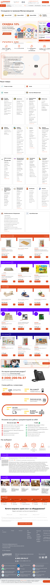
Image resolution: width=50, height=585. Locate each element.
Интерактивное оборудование (44, 110)
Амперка (5, 166)
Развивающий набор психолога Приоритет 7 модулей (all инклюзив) (24, 349)
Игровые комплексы (44, 148)
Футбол (5, 205)
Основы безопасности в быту (32, 114)
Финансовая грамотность (31, 104)
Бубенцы (18, 194)
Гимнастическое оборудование (7, 193)
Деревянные (44, 198)
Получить (46, 363)
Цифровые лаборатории (6, 162)
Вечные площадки (45, 130)
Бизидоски (31, 196)
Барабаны (18, 193)
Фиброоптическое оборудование (45, 161)
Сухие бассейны (45, 174)
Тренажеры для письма (19, 132)
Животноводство (20, 104)
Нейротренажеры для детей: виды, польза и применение (15, 490)
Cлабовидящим (7, 215)
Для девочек (31, 199)
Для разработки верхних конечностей (11, 219)
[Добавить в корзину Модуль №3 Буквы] (47, 329)
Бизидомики (31, 192)
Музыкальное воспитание (31, 112)
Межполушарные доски (33, 167)
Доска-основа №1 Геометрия (23, 248)
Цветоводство (19, 107)
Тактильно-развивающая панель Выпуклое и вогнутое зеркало (23, 323)
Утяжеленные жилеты (44, 179)
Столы (30, 140)
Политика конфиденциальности (9, 544)
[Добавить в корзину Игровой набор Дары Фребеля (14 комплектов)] (47, 355)
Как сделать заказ (29, 532)
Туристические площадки (44, 135)
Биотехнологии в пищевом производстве (20, 113)
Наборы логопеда (20, 152)
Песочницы (19, 170)
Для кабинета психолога (31, 136)
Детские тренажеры (6, 200)
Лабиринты (32, 172)
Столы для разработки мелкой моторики (11, 222)
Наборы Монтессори (6, 134)
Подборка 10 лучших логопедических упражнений (25, 490)
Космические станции (44, 141)
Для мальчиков (32, 200)
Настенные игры (45, 193)
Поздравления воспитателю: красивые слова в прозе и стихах (4, 490)
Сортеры (43, 199)
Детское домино (45, 192)
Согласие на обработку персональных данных (13, 545)
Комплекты (31, 132)
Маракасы (18, 206)
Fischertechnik (6, 175)
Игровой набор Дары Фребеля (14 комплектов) (40, 349)
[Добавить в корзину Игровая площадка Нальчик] (14, 304)
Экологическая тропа (44, 137)
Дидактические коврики (45, 166)
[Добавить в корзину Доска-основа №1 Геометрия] (30, 257)
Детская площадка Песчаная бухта (40, 299)
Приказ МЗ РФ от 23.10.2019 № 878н (10, 227)
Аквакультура (19, 109)
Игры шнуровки (44, 204)
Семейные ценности (32, 122)
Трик (5, 171)
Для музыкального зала (32, 138)
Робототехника (32, 105)
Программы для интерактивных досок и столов (20, 174)
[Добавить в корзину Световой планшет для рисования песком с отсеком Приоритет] (14, 281)
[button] (14, 43)
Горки (43, 150)
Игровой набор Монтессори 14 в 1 (8, 348)
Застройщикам (37, 5)
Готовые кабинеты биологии (7, 114)
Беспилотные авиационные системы (31, 119)
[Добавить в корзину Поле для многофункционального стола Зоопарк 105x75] (47, 281)
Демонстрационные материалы (45, 201)
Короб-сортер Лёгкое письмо (7, 323)
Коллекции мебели (31, 131)
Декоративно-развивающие (32, 165)
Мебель (43, 102)
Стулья (30, 143)
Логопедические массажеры (20, 142)
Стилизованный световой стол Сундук (24, 276)
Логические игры (45, 190)
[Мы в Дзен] (43, 557)
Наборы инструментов (19, 191)
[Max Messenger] (24, 2)
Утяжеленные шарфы (44, 181)
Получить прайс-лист (25, 523)
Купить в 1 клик (4, 281)
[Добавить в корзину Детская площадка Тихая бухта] (30, 304)
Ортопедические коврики (45, 169)
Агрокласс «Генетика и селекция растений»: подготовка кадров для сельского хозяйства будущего (45, 491)
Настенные (31, 170)
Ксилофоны (19, 205)
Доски (18, 172)
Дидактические (32, 175)
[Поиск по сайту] (25, 6)
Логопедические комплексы (20, 147)
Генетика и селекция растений (20, 101)
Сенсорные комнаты (7, 106)
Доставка (29, 537)
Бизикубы (31, 195)
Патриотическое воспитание (32, 101)
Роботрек (6, 169)
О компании (31, 5)
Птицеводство (19, 103)
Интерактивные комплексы (19, 161)
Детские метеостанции (44, 146)
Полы (18, 177)
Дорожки (31, 169)
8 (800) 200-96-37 (33, 1)
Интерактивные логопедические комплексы (20, 164)
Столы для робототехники (7, 165)
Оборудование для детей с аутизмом (11, 218)
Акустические (32, 173)
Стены (18, 178)
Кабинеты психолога (8, 102)
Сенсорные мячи (45, 175)
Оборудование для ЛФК (8, 225)
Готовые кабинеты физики (7, 109)
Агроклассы (6, 101)
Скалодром (19, 166)
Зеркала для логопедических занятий (20, 149)
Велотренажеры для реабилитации (10, 224)
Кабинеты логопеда (7, 103)
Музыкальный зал (45, 103)
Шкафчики (31, 144)
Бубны (18, 196)
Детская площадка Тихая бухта (23, 299)
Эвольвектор (6, 172)
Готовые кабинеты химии (7, 111)
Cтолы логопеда (20, 130)
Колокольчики (19, 200)
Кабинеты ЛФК (7, 105)
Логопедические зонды (20, 144)
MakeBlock (6, 174)
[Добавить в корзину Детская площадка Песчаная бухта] (47, 304)
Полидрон (6, 168)
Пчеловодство (19, 110)
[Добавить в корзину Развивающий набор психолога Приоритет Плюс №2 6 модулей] (14, 257)
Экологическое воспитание (32, 108)
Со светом (31, 190)
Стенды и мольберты (44, 107)
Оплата (29, 536)
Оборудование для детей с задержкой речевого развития (13, 229)
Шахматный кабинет (45, 105)
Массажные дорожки (6, 197)
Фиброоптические (33, 176)
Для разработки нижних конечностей (10, 221)
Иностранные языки (32, 109)
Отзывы (12, 530)
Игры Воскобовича (20, 139)
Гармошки (18, 197)
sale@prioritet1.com (33, 3)
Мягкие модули (45, 177)
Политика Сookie (6, 547)
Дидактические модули (45, 164)
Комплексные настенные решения (32, 161)
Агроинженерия (19, 106)
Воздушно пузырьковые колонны (44, 171)
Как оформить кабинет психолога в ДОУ (35, 489)
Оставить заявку (7, 393)
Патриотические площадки (45, 132)
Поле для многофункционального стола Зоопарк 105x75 (41, 277)
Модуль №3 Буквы (37, 323)
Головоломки (44, 203)
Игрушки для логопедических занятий (20, 137)
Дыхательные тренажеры (19, 135)
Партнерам (44, 5)
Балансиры (6, 195)
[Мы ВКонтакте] (40, 557)
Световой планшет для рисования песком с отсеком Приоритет (7, 277)
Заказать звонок (45, 2)
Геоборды (31, 198)
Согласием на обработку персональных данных (15, 518)
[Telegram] (22, 2)
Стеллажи (43, 101)
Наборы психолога (7, 131)
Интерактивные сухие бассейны (20, 169)
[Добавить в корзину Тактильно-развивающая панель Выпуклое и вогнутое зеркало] (30, 329)
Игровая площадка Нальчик (6, 299)
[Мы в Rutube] (46, 557)
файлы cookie (23, 580)
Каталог (3, 5)
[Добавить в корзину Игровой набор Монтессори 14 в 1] (14, 355)
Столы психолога (7, 130)
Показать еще (31, 123)
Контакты (20, 530)
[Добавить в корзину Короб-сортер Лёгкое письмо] (14, 329)
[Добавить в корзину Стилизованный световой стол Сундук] (30, 281)
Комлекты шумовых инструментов (19, 202)
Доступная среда (32, 117)
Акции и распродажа (9, 6)
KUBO (5, 177)
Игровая (30, 134)
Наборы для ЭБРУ (45, 195)
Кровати (30, 141)
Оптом (30, 202)
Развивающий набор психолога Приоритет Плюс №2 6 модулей (7, 250)
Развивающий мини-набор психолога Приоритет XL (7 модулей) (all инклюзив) (41, 250)
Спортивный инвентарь (6, 202)
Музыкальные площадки (44, 143)
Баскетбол (6, 203)
